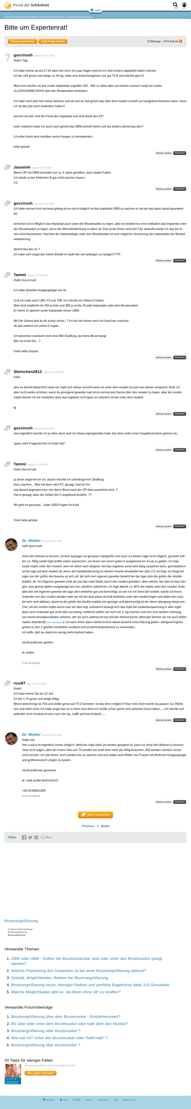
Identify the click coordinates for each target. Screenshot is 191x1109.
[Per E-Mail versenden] (37, 837)
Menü (98, 10)
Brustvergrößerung (21, 921)
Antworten (180, 153)
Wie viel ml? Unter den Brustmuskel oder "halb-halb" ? (59, 1038)
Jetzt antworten (98, 815)
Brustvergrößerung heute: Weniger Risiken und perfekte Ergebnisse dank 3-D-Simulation (90, 985)
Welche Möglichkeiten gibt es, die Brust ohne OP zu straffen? (66, 992)
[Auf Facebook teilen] (24, 837)
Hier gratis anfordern (40, 1073)
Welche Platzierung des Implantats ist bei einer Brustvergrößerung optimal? (78, 970)
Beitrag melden (164, 153)
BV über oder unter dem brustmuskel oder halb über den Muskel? (69, 1023)
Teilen (12, 837)
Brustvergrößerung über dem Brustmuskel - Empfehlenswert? (65, 1016)
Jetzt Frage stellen (53, 41)
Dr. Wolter (31, 540)
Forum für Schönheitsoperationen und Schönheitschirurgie (34, 17)
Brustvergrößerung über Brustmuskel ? (45, 1031)
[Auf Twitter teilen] (31, 837)
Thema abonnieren (23, 41)
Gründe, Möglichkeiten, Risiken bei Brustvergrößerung (59, 978)
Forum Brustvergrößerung (79, 17)
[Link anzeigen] (54, 622)
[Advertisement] (62, 881)
